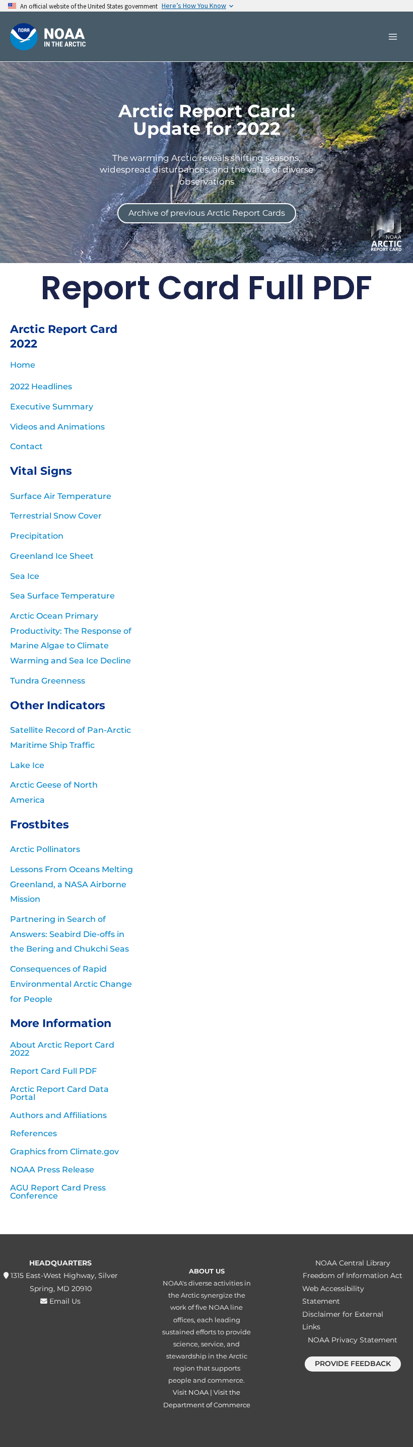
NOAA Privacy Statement (352, 1340)
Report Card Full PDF (53, 1071)
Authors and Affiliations (58, 1115)
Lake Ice (27, 765)
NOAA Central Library (352, 1263)
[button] (353, 1364)
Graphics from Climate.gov (64, 1151)
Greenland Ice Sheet (52, 556)
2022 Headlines (41, 386)
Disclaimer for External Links (342, 1320)
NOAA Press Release (52, 1169)
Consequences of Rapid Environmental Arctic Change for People (71, 983)
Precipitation (36, 536)
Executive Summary (51, 406)
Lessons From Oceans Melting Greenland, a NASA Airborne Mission (71, 884)
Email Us (64, 1301)
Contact (26, 446)
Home (22, 365)
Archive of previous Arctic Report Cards (206, 213)
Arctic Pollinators (45, 849)
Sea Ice (24, 576)
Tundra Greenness (47, 681)
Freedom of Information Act (352, 1275)
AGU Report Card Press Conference (58, 1192)
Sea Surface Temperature (62, 596)
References (33, 1133)
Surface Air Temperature (60, 496)
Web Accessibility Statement (333, 1295)
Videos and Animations (57, 427)
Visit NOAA (191, 1392)
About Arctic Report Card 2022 (62, 1049)
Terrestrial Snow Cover (56, 516)
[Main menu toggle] (392, 36)
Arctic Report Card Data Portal (59, 1093)
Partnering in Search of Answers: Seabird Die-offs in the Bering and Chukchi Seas (69, 934)
